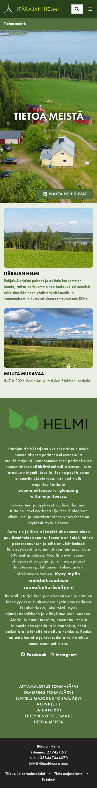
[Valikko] (90, 9)
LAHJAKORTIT (48, 710)
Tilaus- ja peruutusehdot (25, 773)
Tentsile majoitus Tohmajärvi (48, 698)
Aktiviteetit (48, 704)
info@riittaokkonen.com (48, 763)
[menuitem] (77, 9)
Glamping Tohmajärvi (48, 692)
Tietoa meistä (15, 23)
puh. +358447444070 (48, 757)
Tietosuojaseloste (68, 773)
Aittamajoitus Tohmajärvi (48, 686)
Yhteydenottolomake (49, 716)
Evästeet (48, 779)
